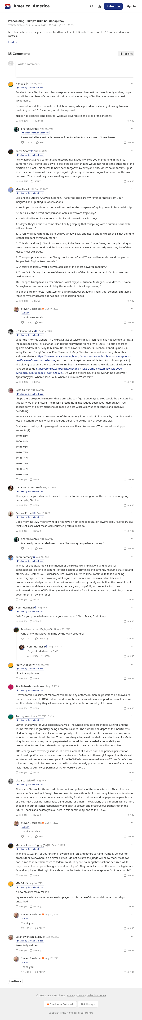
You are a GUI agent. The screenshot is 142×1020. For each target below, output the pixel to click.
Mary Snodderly (25, 664)
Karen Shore (23, 151)
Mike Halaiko (23, 189)
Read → (12, 42)
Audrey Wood (24, 716)
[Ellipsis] (132, 83)
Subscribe (113, 6)
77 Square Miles (25, 331)
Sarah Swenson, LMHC (29, 936)
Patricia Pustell (24, 513)
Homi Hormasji (25, 607)
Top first (128, 53)
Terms (81, 995)
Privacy (71, 995)
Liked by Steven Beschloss (31, 87)
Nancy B (20, 83)
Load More (15, 981)
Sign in (131, 6)
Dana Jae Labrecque (27, 487)
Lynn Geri (21, 389)
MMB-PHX (22, 883)
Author (25, 312)
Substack (54, 1012)
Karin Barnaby (24, 557)
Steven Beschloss (19, 25)
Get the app (88, 1004)
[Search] (91, 6)
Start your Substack (62, 1004)
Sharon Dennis (30, 128)
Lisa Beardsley (24, 780)
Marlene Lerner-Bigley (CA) (37, 629)
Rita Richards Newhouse (30, 686)
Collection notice (96, 995)
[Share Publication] (99, 6)
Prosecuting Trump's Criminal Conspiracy (36, 21)
